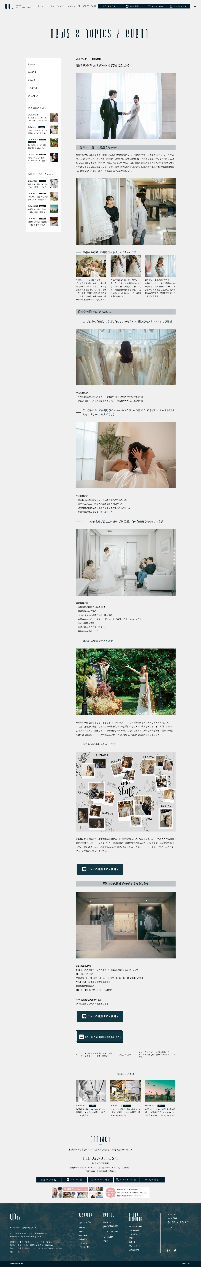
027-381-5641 (87, 974)
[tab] (41, 6)
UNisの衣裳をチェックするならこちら (126, 883)
